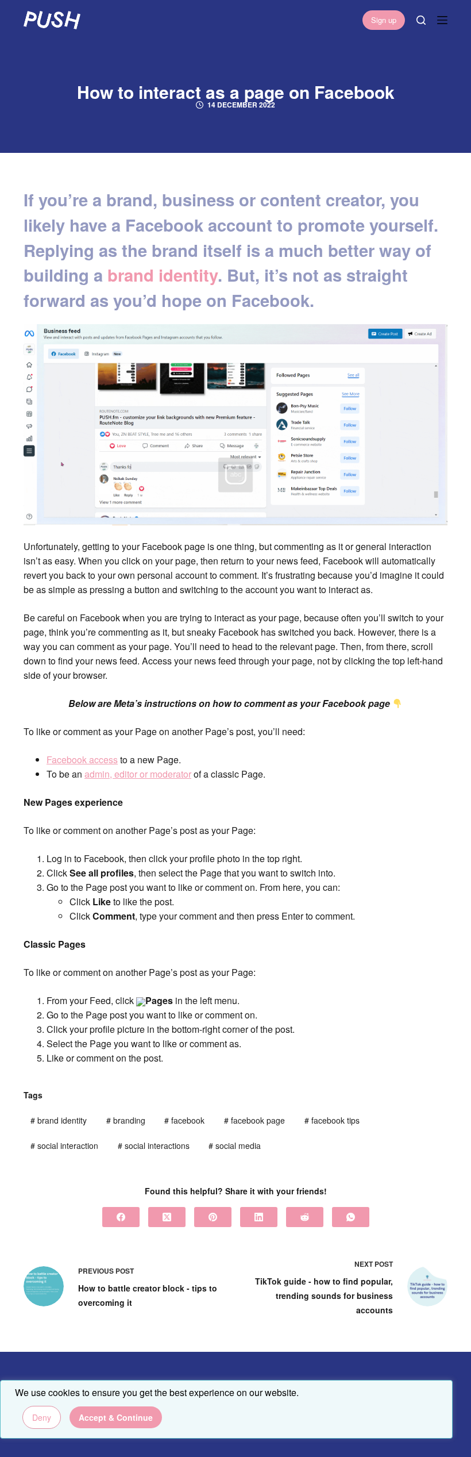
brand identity (162, 275)
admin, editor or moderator (137, 774)
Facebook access (82, 759)
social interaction (64, 1145)
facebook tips (332, 1120)
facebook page (254, 1120)
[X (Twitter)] (167, 1217)
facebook (184, 1120)
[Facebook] (121, 1217)
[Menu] (442, 20)
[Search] (421, 20)
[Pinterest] (212, 1217)
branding (125, 1120)
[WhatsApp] (350, 1217)
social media (235, 1145)
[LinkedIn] (258, 1217)
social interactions (154, 1145)
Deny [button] (41, 1417)
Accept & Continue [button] (116, 1417)
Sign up (383, 19)
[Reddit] (304, 1217)
